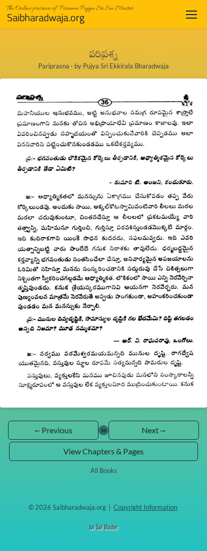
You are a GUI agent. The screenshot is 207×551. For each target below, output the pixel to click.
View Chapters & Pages (103, 451)
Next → (154, 430)
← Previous (53, 430)
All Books (103, 470)
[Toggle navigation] (191, 14)
